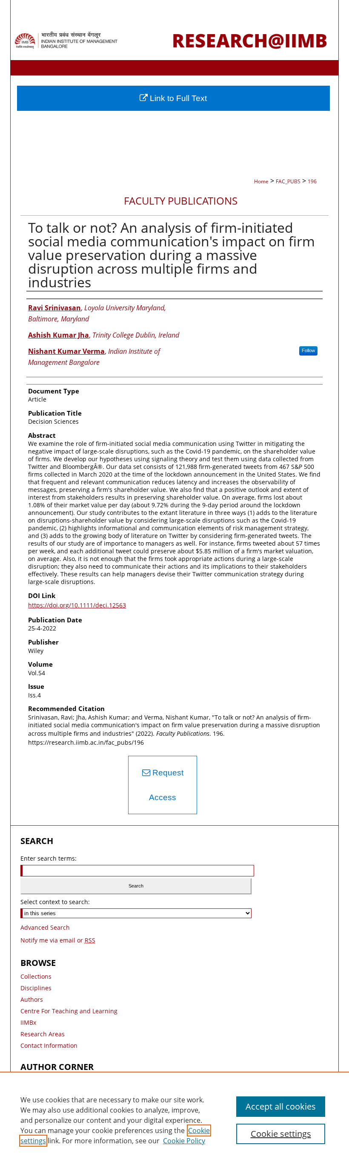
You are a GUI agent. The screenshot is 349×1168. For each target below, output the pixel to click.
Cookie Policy (184, 1140)
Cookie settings (281, 1133)
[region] (174, 1120)
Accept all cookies (281, 1106)
